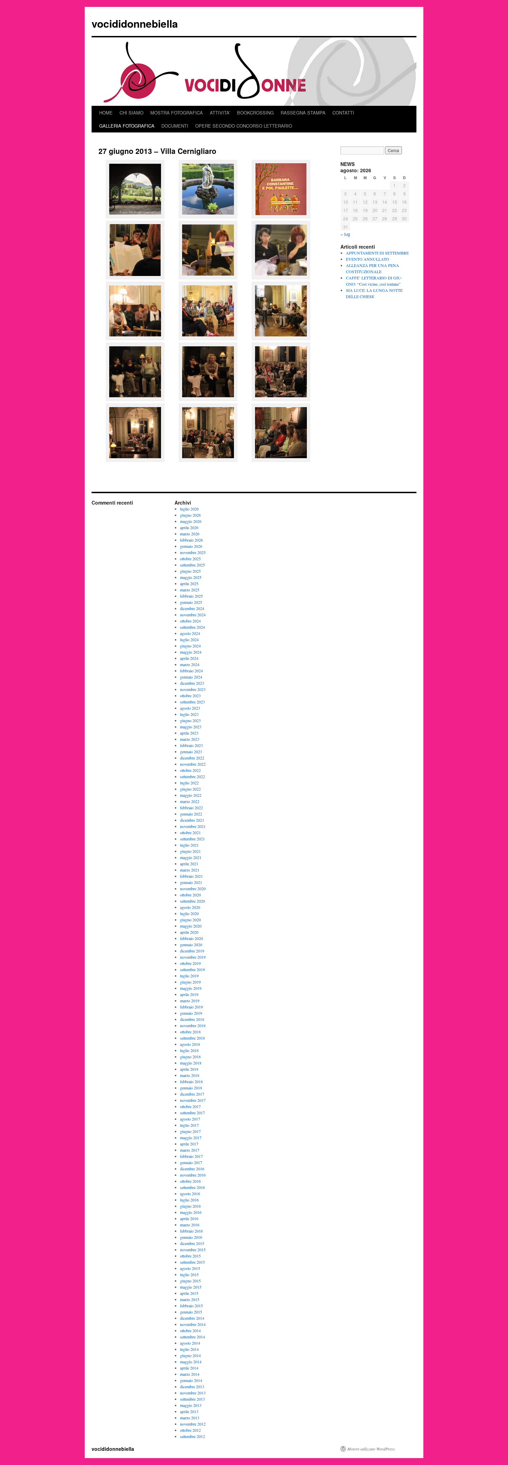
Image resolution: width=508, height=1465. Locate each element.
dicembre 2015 (192, 1243)
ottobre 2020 (190, 894)
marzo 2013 (189, 1417)
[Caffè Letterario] (281, 216)
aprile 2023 (189, 733)
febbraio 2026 (191, 540)
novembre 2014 (193, 1324)
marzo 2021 (189, 870)
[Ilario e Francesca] (135, 399)
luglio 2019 (189, 975)
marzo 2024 (189, 664)
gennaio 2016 (191, 1237)
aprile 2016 (189, 1218)
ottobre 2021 (190, 832)
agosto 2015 (190, 1268)
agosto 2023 (190, 708)
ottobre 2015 (190, 1256)
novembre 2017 (193, 1100)
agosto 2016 (190, 1193)
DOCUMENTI (174, 125)
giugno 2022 (190, 789)
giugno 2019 (190, 982)
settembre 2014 (192, 1336)
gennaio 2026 (191, 546)
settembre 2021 (192, 838)
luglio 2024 (189, 639)
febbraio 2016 (191, 1231)
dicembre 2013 (192, 1386)
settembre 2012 (192, 1436)
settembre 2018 (192, 1038)
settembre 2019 (192, 969)
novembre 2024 (193, 614)
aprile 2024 (189, 658)
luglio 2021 (189, 845)
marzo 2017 (189, 1150)
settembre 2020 (192, 901)
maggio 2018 (190, 1063)
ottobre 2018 (190, 1031)
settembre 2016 (192, 1187)
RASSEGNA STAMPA (303, 112)
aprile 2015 (189, 1293)
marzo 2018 (189, 1075)
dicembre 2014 (192, 1318)
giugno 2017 (190, 1131)
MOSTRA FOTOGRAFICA (176, 112)
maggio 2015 (190, 1287)
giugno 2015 (190, 1280)
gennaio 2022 (191, 814)
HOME (106, 112)
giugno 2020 (190, 919)
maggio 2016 (190, 1212)
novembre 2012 (193, 1424)
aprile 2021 (189, 863)
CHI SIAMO (131, 112)
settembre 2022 (192, 776)
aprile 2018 (189, 1069)
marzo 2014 (189, 1374)
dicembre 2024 (192, 608)
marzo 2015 (189, 1299)
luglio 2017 (189, 1125)
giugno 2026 (190, 515)
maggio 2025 (190, 577)
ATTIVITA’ (220, 112)
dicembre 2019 (192, 950)
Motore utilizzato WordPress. (371, 1449)
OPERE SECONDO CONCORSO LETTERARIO (243, 125)
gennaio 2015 (191, 1312)
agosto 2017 (190, 1119)
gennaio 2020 (191, 944)
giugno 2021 (190, 851)
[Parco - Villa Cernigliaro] (208, 216)
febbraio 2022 (191, 807)
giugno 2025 (190, 571)
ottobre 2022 (190, 770)
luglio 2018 (189, 1050)
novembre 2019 (193, 957)
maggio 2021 (190, 857)
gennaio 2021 (191, 882)
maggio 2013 (190, 1405)
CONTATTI (343, 112)
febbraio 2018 (191, 1081)
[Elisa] (208, 399)
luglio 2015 (189, 1274)
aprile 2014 (189, 1368)
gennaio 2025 (191, 602)
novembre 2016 (193, 1175)
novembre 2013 (193, 1392)
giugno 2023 (190, 720)
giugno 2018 (190, 1056)
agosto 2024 (190, 633)
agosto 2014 (190, 1343)
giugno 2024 (190, 645)
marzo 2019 (189, 1000)
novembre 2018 (193, 1025)
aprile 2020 (189, 932)
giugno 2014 (190, 1355)
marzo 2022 (189, 801)
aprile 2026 (189, 527)
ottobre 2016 (190, 1181)
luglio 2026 (189, 509)
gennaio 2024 (191, 677)
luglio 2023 (189, 714)
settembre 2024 (192, 627)
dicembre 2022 (192, 758)
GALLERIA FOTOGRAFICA (126, 125)
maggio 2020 (190, 926)
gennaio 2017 (191, 1162)
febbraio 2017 (191, 1156)
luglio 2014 (189, 1349)
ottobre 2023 (190, 695)
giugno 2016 (190, 1206)
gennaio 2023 (191, 751)
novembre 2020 (193, 888)
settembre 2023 (192, 701)
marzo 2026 (189, 533)
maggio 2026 (190, 521)
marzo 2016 (189, 1224)
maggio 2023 (190, 726)
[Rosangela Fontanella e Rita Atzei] (208, 277)
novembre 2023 (193, 689)
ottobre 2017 (190, 1106)
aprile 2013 (189, 1411)
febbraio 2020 (191, 938)
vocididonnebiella (135, 23)
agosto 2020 (190, 907)
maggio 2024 (190, 652)
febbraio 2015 (191, 1305)
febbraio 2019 (191, 1007)
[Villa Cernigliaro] (208, 338)
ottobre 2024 (190, 621)
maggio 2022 (190, 795)
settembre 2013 (192, 1399)
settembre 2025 (192, 565)
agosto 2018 (190, 1044)
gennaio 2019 (191, 1013)
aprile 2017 (189, 1143)
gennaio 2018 (191, 1087)
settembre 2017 (192, 1112)
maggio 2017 (190, 1137)
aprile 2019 (189, 994)
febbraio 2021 (191, 876)
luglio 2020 (189, 913)
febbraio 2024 (191, 670)
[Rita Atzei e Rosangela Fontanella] (281, 277)
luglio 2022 (189, 782)
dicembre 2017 (192, 1094)
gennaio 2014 (191, 1380)
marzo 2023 (189, 739)
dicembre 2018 (192, 1019)
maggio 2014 (190, 1361)
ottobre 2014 (190, 1330)
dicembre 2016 (192, 1168)
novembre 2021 (193, 826)
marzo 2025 (189, 589)
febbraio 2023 (191, 745)
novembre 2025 (193, 552)
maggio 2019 (190, 988)
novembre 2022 (193, 764)
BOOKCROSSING (255, 112)
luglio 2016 (189, 1200)
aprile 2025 (189, 583)
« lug (345, 234)
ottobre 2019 (190, 963)
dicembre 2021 (192, 820)
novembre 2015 (193, 1249)
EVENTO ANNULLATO (367, 259)
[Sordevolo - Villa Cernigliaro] (135, 216)
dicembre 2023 (192, 683)
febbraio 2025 (191, 596)
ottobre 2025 (190, 558)
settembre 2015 (192, 1262)
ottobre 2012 (190, 1430)
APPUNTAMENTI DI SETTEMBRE (377, 253)
